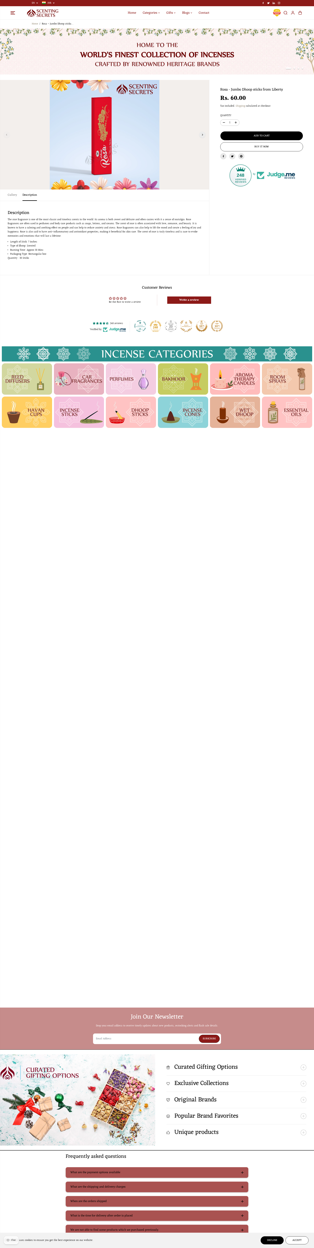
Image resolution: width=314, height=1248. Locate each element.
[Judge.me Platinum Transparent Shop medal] (140, 326)
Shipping (240, 106)
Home (132, 13)
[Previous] (7, 135)
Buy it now (261, 146)
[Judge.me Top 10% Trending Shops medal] (217, 326)
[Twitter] (268, 3)
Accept (297, 1240)
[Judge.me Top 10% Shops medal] (201, 326)
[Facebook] (263, 3)
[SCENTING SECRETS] (42, 13)
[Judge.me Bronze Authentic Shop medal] (186, 326)
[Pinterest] (241, 156)
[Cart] (300, 12)
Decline (272, 1240)
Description (29, 195)
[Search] (285, 12)
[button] (13, 12)
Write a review (189, 300)
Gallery (12, 195)
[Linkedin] (274, 3)
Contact (204, 13)
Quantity (225, 116)
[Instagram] (279, 3)
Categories (150, 13)
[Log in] (293, 12)
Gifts (170, 13)
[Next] (202, 135)
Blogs (186, 13)
